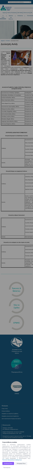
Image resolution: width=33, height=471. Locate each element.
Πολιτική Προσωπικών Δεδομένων (12, 460)
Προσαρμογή (6, 467)
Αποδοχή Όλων (8, 463)
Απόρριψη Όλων (21, 463)
